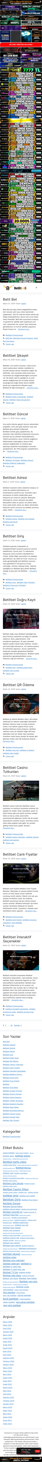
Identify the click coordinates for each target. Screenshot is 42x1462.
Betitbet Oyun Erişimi (11, 1081)
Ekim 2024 (7, 1351)
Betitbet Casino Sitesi (16, 1189)
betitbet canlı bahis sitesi (31, 1178)
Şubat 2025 (7, 1338)
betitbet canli (8, 1173)
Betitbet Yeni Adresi (28, 1278)
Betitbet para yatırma (11, 1243)
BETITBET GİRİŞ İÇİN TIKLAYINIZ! (21, 45)
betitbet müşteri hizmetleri (12, 1235)
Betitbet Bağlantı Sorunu (12, 1074)
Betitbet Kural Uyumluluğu (16, 397)
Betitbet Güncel (15, 414)
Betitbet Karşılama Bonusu (13, 1111)
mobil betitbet (24, 1299)
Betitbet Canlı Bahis (21, 1173)
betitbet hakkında (11, 1215)
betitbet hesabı (7, 1217)
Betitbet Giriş (13, 536)
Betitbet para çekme (12, 1245)
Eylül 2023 (7, 1394)
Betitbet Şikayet (15, 355)
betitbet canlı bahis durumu (10, 1175)
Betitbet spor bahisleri (14, 1260)
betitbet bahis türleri (9, 1165)
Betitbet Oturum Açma (12, 1114)
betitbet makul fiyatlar (8, 1225)
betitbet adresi (11, 519)
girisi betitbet (20, 1293)
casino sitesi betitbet (21, 1290)
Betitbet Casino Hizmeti (12, 1094)
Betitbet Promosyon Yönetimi (14, 585)
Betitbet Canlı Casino (10, 1181)
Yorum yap (10, 344)
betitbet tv (26, 1263)
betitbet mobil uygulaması (11, 1230)
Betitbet (6, 1084)
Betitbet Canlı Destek (13, 1183)
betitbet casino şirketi (10, 1192)
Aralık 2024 (7, 1345)
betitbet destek (33, 1192)
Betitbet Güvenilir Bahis (29, 1209)
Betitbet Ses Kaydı (10, 522)
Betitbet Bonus (23, 1167)
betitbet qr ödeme (27, 750)
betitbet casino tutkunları (15, 837)
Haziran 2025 (8, 1332)
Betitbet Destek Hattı (11, 1117)
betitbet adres (8, 1156)
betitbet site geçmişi (11, 840)
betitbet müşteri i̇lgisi (26, 1235)
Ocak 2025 (7, 1342)
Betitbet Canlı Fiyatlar (20, 854)
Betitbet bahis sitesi (14, 1161)
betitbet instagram (20, 1220)
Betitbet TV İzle (10, 1272)
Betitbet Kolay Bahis (11, 1107)
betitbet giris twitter (27, 1196)
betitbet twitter (25, 1272)
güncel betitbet (24, 1295)
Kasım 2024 (7, 1348)
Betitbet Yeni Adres (10, 1278)
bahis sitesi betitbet (22, 1153)
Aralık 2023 (7, 1384)
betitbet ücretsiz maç (25, 1012)
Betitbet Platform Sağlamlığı (14, 463)
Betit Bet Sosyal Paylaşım (23, 338)
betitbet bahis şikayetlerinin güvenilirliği (27, 1165)
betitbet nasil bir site (11, 1238)
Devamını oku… (24, 329)
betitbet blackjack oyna (9, 1168)
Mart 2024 (7, 1374)
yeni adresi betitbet (25, 1302)
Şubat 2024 (7, 1378)
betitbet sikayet (32, 837)
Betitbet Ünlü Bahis (10, 1088)
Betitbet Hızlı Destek (26, 519)
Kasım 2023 (7, 1388)
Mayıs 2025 (7, 1335)
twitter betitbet (9, 1302)
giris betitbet (9, 1292)
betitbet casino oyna (10, 1186)
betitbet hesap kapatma (20, 1218)
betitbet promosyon (27, 1248)
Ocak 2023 (7, 1420)
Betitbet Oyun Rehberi (20, 1240)
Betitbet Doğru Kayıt (19, 600)
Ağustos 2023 (8, 1397)
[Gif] (21, 121)
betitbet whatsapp (28, 1276)
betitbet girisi (11, 1195)
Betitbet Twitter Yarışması (13, 1101)
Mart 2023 (7, 1414)
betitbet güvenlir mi (29, 1212)
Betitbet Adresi (15, 478)
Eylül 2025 (7, 1328)
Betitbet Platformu (28, 1246)
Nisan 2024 (7, 1371)
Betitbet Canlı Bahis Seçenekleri (13, 1178)
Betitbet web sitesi (12, 1275)
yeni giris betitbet (12, 1305)
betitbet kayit (32, 1220)
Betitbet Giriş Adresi (30, 1200)
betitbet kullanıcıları (20, 1223)
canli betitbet (8, 1290)
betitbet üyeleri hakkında (9, 1287)
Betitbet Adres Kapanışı (12, 1097)
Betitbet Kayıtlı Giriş (10, 1078)
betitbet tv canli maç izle (14, 1269)
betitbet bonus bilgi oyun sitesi (10, 1170)
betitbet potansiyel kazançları (10, 1248)
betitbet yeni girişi (7, 1284)
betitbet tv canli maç (12, 1266)
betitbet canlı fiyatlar (14, 920)
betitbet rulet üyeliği (11, 753)
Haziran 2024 (8, 1365)
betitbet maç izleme (12, 1228)
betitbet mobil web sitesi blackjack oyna (13, 1233)
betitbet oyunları (8, 1240)
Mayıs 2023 (7, 1407)
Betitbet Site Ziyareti (11, 1120)
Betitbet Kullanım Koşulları (13, 1104)
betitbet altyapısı (7, 1158)
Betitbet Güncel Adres (12, 1206)
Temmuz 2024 (8, 1361)
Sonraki (18, 1025)
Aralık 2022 (7, 1424)
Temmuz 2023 (8, 1401)
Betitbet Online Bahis (27, 1238)
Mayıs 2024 (7, 1368)
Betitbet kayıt (7, 1223)
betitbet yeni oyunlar (11, 671)
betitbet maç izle (12, 750)
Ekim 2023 (7, 1391)
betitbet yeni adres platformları (10, 1282)
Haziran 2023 (8, 1404)
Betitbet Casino (30, 1184)
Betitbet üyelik (22, 1287)
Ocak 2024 (7, 1381)
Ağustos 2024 (8, 1358)
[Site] (21, 75)
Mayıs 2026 (7, 1322)
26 (11, 1025)
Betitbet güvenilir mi (12, 1212)
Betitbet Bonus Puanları (25, 1170)
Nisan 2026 (7, 1325)
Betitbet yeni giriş (28, 1281)
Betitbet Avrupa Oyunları (12, 1091)
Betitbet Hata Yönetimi (26, 582)
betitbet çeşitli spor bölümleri (20, 1284)
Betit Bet (10, 299)
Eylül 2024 (7, 1355)
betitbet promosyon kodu (11, 1251)
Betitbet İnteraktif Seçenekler (17, 939)
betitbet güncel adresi (11, 1209)
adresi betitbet (9, 1153)
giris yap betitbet (10, 1295)
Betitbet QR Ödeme (18, 685)
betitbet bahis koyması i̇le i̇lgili (20, 1158)
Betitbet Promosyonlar (14, 335)
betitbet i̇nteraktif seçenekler (17, 1009)
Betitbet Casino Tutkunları (15, 769)
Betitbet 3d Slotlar (13, 460)
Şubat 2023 (7, 1417)
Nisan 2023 (7, 1411)
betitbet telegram (11, 1263)
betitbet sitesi (9, 1257)
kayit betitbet (17, 923)
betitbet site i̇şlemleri (26, 1254)
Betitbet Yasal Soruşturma (19, 400)
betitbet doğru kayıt (24, 668)
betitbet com (11, 668)
